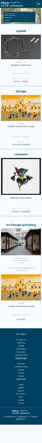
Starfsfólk (21, 346)
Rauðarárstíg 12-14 (24, 417)
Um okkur (21, 334)
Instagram (21, 376)
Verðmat (21, 385)
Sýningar (21, 91)
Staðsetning (21, 343)
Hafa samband (21, 352)
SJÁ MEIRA (7, 20)
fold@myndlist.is (21, 419)
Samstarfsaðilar (21, 349)
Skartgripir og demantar (21, 65)
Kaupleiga (21, 400)
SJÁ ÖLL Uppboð (21, 81)
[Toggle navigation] (38, 4)
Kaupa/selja (21, 370)
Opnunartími (21, 364)
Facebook (21, 373)
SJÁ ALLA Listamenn (21, 211)
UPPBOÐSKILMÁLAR (21, 367)
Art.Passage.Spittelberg (21, 225)
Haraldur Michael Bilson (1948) (21, 126)
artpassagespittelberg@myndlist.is (24, 268)
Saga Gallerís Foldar (21, 355)
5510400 (34, 417)
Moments (21, 124)
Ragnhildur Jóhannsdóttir (21, 198)
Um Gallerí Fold (21, 340)
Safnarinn (21, 391)
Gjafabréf (21, 388)
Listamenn (21, 154)
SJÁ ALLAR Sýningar (21, 144)
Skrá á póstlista (21, 394)
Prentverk (21, 403)
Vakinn (21, 397)
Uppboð (21, 31)
